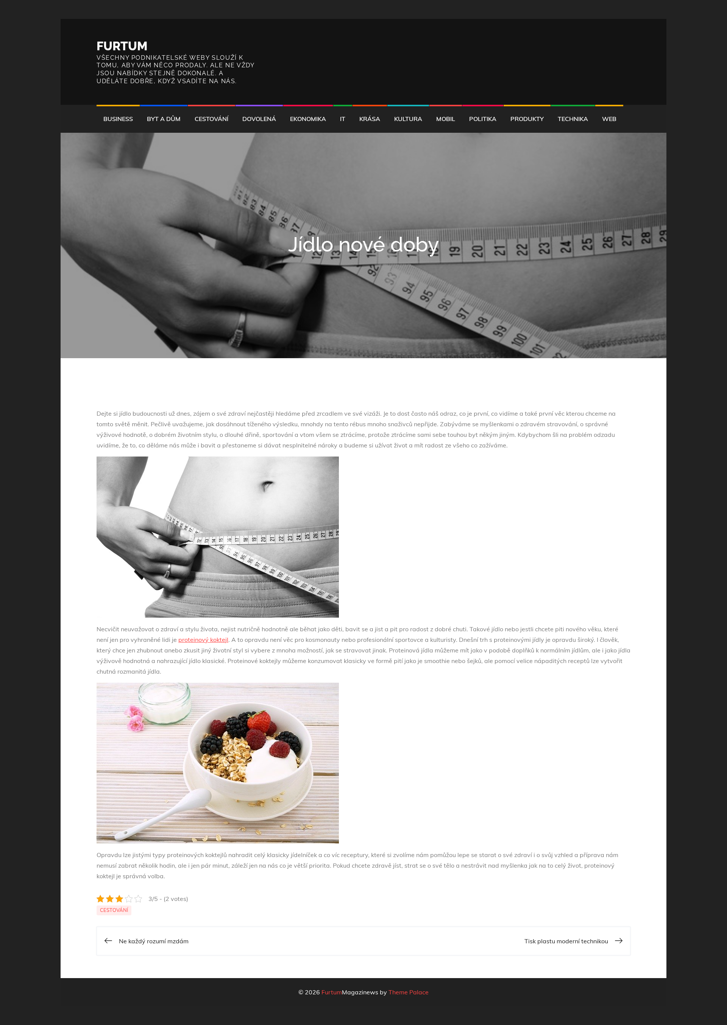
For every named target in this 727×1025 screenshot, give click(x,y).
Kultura (408, 119)
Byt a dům (164, 119)
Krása (369, 119)
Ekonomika (308, 119)
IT (342, 119)
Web (609, 119)
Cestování (211, 119)
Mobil (445, 119)
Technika (573, 119)
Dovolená (259, 119)
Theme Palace (408, 992)
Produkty (527, 119)
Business (118, 119)
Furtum (122, 46)
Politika (482, 119)
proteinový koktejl (203, 639)
